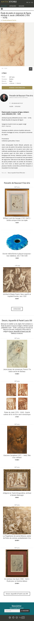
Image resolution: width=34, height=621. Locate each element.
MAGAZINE (21, 6)
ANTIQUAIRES (12, 6)
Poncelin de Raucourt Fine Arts (21, 95)
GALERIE (11, 106)
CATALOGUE (4, 6)
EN (29, 2)
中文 (32, 2)
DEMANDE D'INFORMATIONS (17, 88)
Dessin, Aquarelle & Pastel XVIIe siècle (16, 172)
